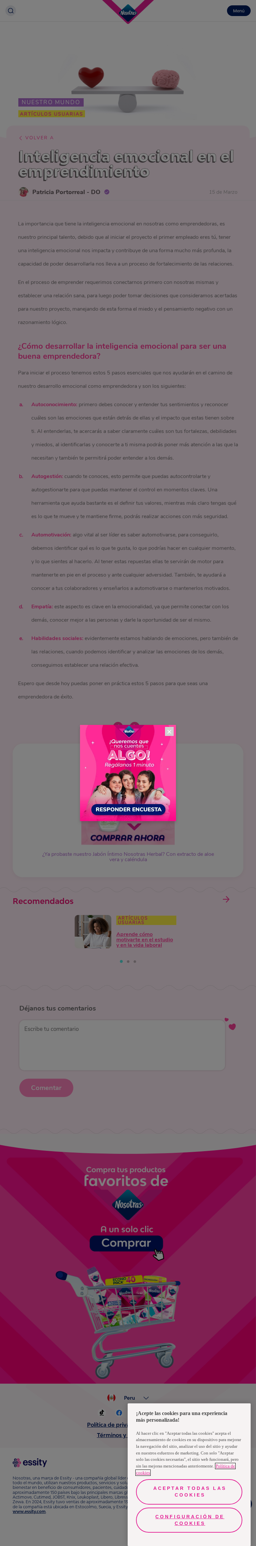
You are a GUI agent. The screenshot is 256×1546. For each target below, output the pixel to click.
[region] (189, 1474)
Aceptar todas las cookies (189, 1492)
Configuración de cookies (189, 1520)
